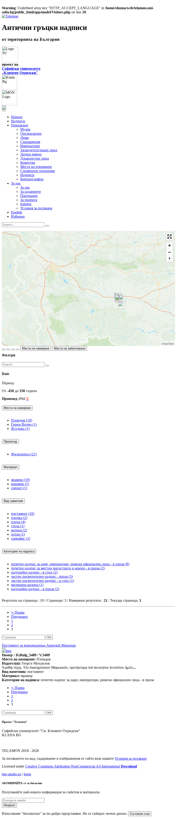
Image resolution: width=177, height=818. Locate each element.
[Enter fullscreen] (169, 236)
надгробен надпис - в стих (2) (34, 572)
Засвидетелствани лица (38, 150)
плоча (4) (18, 522)
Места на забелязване (69, 348)
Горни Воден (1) (24, 424)
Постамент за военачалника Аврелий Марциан (39, 645)
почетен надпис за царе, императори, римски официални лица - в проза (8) (70, 564)
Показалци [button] (19, 125)
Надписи (18, 121)
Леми (24, 138)
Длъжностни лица (34, 158)
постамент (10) (22, 514)
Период (8, 383)
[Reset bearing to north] (169, 258)
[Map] (88, 288)
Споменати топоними (37, 171)
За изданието (30, 192)
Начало (16, 117)
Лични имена (30, 154)
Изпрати (9, 805)
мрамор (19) (20, 480)
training (25, 204)
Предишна (19, 617)
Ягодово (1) (20, 429)
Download (129, 766)
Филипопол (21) (24, 454)
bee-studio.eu (11, 774)
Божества (27, 162)
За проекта (28, 200)
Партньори (29, 196)
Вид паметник (13, 501)
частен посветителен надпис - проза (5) (42, 576)
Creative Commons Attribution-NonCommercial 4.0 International (72, 766)
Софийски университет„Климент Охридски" (21, 71)
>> (49, 637)
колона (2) (19, 530)
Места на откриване (36, 167)
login (27, 774)
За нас (25, 187)
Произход (10, 441)
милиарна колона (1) (27, 585)
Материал (11, 467)
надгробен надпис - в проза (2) (35, 589)
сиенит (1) (19, 488)
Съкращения (30, 142)
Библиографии (32, 179)
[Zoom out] (169, 252)
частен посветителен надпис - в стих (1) (42, 581)
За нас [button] (16, 183)
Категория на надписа (19, 551)
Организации (30, 133)
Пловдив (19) (21, 420)
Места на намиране (35, 348)
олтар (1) (18, 534)
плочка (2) (19, 518)
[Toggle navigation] (4, 110)
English (16, 212)
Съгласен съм (140, 813)
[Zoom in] (169, 245)
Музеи (25, 129)
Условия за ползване (36, 208)
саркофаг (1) (20, 538)
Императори (30, 146)
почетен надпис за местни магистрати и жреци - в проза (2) (58, 568)
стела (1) (17, 526)
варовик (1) (20, 484)
